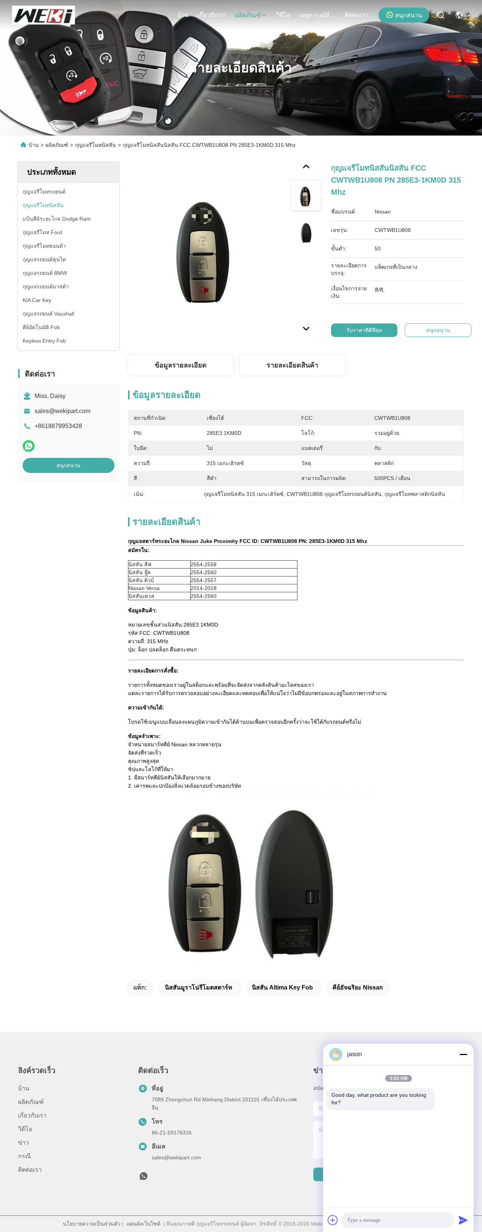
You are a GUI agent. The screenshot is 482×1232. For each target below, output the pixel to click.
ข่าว (23, 1142)
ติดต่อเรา (356, 15)
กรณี (24, 1156)
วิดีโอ (283, 15)
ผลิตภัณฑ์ (248, 15)
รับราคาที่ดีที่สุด (364, 330)
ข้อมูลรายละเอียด (181, 365)
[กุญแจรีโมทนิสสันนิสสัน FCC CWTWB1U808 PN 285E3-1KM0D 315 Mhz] (205, 249)
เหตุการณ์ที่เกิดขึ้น (317, 15)
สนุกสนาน (408, 15)
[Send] (463, 1220)
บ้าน (183, 15)
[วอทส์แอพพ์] (28, 446)
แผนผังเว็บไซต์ (143, 1224)
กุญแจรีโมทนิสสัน (95, 145)
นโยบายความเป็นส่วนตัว (91, 1224)
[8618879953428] (143, 1178)
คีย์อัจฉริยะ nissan (358, 987)
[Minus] (463, 1054)
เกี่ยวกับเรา (212, 15)
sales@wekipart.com (62, 411)
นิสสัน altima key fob (282, 987)
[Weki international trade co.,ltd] (43, 15)
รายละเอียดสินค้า (292, 365)
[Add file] (333, 1220)
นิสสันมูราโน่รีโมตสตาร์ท (198, 987)
